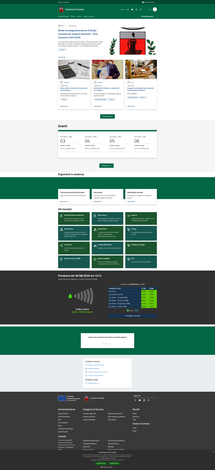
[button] (107, 467)
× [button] (213, 451)
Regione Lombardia (63, 2)
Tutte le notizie (106, 116)
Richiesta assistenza (89, 450)
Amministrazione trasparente (116, 440)
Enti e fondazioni (63, 422)
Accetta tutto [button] (101, 463)
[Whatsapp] (140, 9)
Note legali (111, 446)
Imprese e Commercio (89, 416)
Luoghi (135, 428)
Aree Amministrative (64, 416)
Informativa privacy (113, 443)
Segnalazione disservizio (90, 443)
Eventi (134, 431)
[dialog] (107, 460)
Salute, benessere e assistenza (116, 416)
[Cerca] (155, 9)
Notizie (135, 413)
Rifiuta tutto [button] (114, 463)
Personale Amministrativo (65, 429)
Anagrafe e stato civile (89, 413)
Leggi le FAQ (86, 446)
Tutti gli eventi (106, 166)
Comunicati (66, 82)
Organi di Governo (63, 413)
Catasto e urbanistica (89, 419)
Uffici (59, 419)
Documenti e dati (63, 432)
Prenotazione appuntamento (91, 440)
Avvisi (63, 26)
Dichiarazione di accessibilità (116, 450)
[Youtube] (131, 9)
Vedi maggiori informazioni (132, 316)
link (123, 460)
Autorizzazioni (112, 419)
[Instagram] (135, 9)
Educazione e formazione (115, 413)
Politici (60, 426)
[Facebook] (127, 9)
